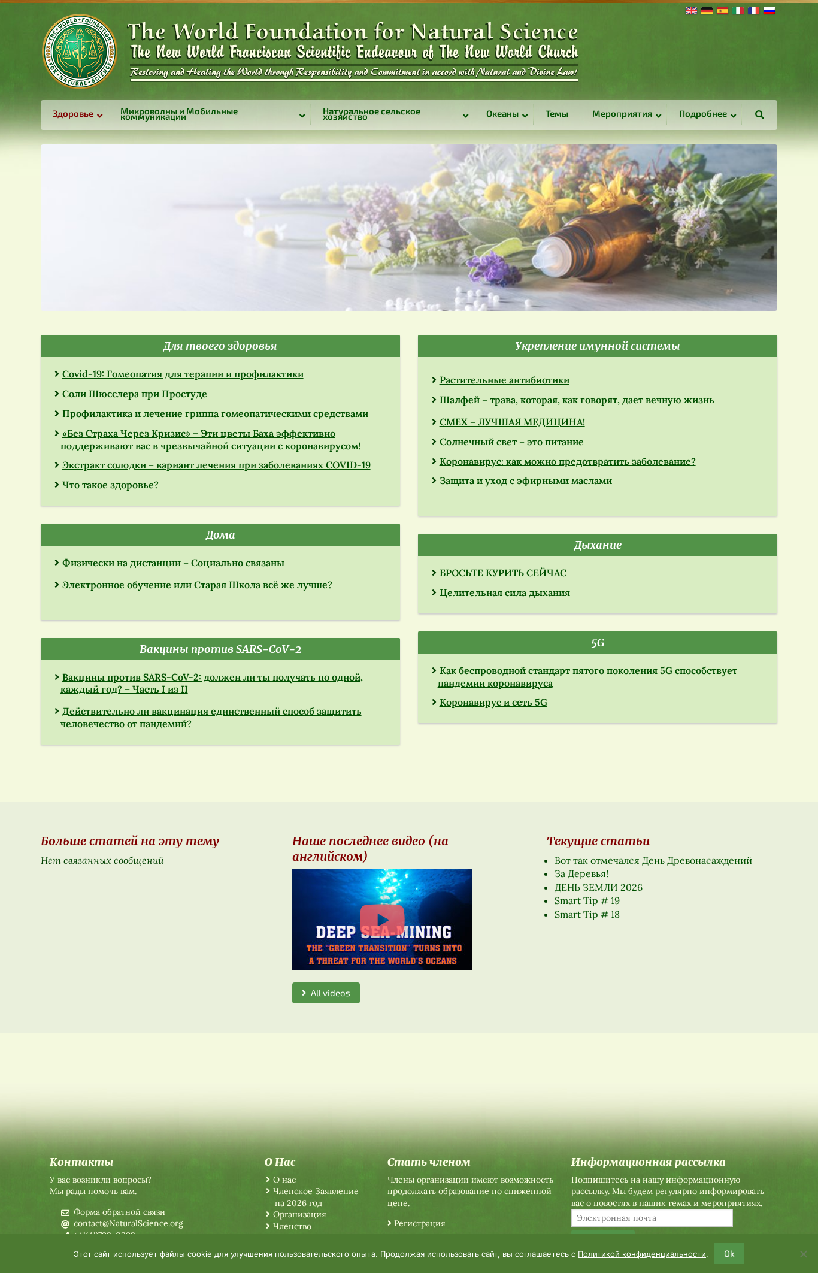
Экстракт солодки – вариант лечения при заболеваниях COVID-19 (216, 465)
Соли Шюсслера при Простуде (134, 394)
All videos (328, 992)
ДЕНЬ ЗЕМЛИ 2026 (599, 887)
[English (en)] (690, 10)
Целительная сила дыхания (505, 592)
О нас (284, 1179)
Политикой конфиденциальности (642, 1254)
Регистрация (420, 1223)
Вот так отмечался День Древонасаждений (653, 860)
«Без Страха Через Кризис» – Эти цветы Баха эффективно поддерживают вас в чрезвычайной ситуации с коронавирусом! (210, 439)
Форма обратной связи (119, 1212)
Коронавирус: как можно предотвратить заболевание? (568, 461)
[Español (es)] (721, 10)
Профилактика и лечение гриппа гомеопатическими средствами (215, 413)
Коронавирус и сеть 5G (493, 702)
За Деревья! (581, 873)
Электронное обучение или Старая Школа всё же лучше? (197, 585)
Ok (729, 1253)
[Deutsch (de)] (706, 10)
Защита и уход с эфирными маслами (526, 480)
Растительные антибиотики (504, 380)
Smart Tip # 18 (587, 914)
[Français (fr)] (752, 10)
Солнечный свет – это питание (512, 441)
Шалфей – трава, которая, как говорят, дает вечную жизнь (577, 400)
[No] (803, 1254)
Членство (292, 1226)
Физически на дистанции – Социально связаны (173, 563)
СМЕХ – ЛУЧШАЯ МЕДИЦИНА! (512, 422)
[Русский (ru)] (768, 10)
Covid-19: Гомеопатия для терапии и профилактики (183, 374)
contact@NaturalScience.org (128, 1223)
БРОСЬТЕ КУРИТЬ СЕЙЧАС (503, 573)
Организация (299, 1214)
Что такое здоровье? (110, 485)
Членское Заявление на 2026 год (316, 1197)
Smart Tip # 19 (587, 900)
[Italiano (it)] (737, 10)
